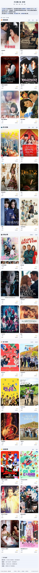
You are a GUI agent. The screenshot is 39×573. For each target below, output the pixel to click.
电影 (17, 4)
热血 (33, 449)
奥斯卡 (36, 234)
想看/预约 (16, 53)
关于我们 (15, 571)
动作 (29, 20)
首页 (14, 4)
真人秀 (32, 342)
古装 (29, 127)
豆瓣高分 (31, 234)
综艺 (22, 4)
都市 (33, 127)
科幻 (33, 20)
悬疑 (36, 20)
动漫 (24, 4)
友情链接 (23, 571)
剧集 (19, 4)
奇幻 (36, 449)
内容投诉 (26, 571)
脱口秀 (36, 342)
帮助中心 (19, 571)
